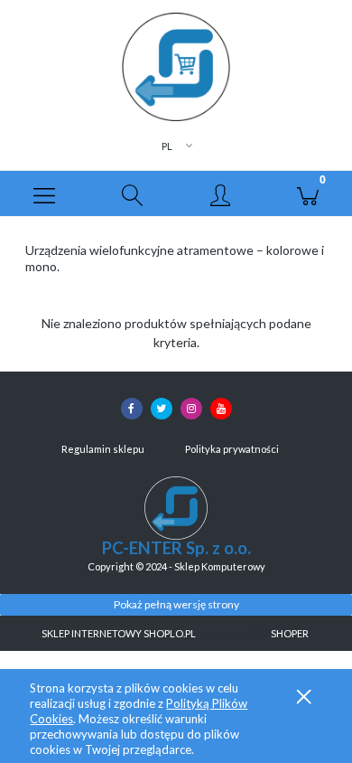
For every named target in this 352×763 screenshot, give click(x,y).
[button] (44, 193)
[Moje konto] (220, 196)
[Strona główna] (176, 67)
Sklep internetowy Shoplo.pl (119, 633)
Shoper (290, 633)
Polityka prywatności (232, 449)
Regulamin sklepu (102, 449)
